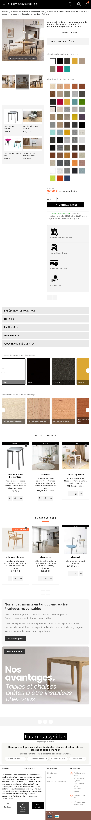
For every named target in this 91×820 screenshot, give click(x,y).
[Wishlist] (26, 445)
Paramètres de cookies (56, 781)
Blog (49, 777)
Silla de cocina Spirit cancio (76, 562)
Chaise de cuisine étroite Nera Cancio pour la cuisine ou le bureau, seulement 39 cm (45, 483)
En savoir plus (15, 638)
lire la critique (69, 32)
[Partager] (49, 297)
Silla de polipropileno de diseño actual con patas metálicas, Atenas (45, 564)
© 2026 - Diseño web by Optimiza (45, 813)
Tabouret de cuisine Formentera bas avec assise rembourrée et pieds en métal (15, 484)
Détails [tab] (9, 319)
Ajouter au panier (67, 204)
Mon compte (52, 773)
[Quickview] (20, 498)
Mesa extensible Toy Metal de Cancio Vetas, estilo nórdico (75, 480)
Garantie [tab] (10, 335)
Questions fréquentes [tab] (20, 343)
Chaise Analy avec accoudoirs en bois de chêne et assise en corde (15, 564)
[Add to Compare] (15, 498)
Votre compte (52, 769)
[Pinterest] (54, 297)
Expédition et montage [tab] (20, 310)
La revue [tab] (10, 327)
